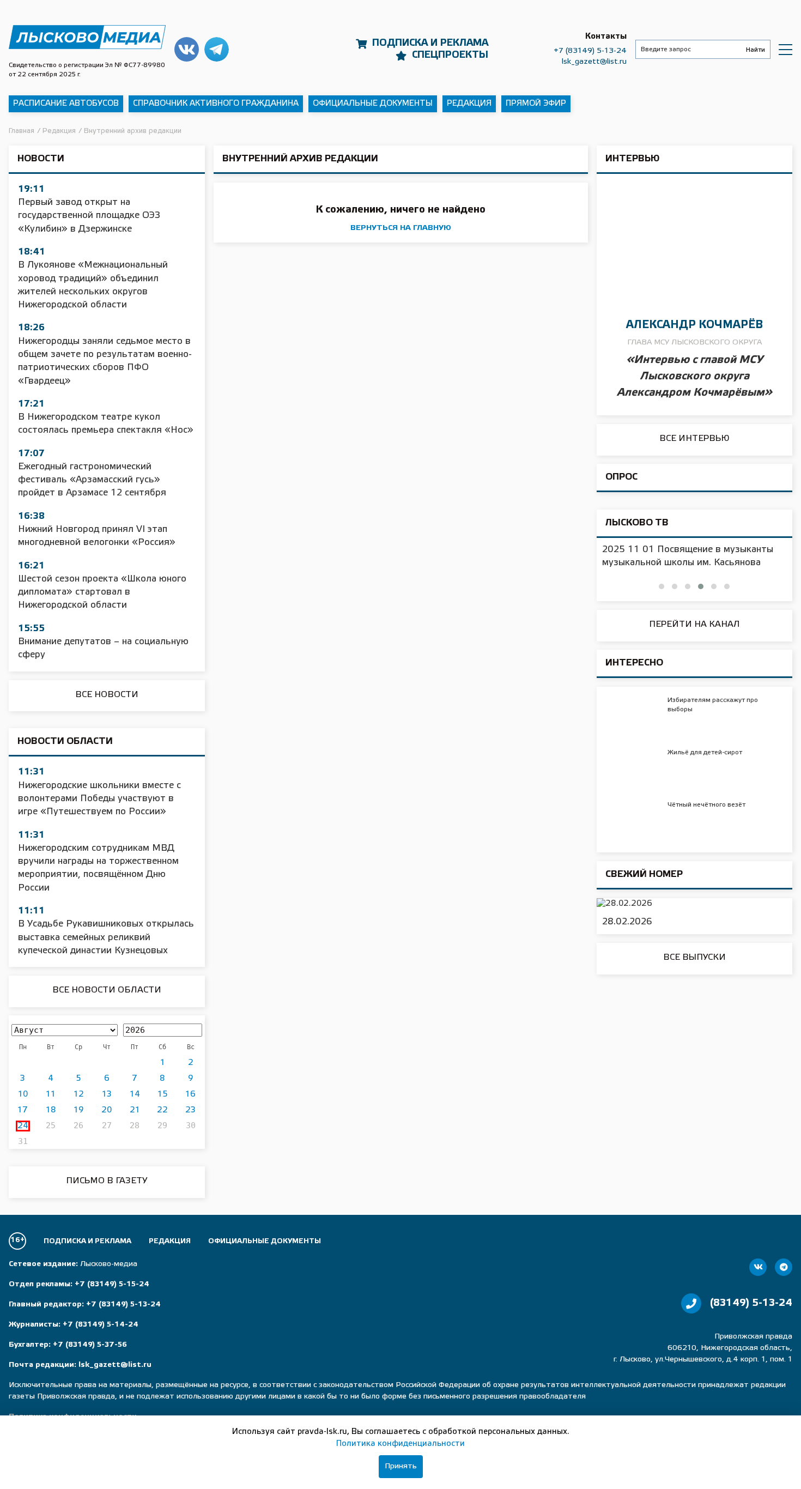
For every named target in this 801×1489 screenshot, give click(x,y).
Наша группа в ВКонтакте (186, 49)
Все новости (106, 695)
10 (23, 1094)
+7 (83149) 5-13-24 (590, 51)
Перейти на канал (694, 624)
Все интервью (694, 438)
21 (135, 1110)
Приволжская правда (87, 37)
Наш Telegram (216, 49)
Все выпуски (694, 957)
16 (190, 1094)
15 (162, 1094)
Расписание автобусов (66, 103)
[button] (661, 586)
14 (135, 1094)
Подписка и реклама (430, 43)
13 (107, 1094)
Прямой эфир (536, 103)
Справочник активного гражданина (216, 103)
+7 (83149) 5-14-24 (100, 1324)
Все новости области (106, 990)
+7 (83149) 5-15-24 (112, 1284)
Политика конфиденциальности (400, 1444)
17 (22, 1110)
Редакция (469, 103)
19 (78, 1110)
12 (79, 1094)
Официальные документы (373, 103)
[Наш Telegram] (783, 1267)
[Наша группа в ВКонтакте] (758, 1267)
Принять (401, 1466)
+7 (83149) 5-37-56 (90, 1344)
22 (162, 1110)
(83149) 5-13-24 (751, 1303)
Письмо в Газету (106, 1181)
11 (51, 1094)
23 (190, 1110)
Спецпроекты (450, 55)
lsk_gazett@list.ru (594, 61)
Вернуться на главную (400, 228)
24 (22, 1126)
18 (51, 1110)
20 (106, 1110)
